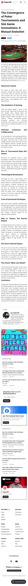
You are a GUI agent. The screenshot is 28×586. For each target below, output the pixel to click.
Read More (17, 324)
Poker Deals (18, 512)
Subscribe (6, 400)
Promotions (18, 515)
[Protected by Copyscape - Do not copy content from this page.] (14, 570)
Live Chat (3, 546)
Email (2, 544)
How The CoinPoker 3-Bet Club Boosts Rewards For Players (12, 363)
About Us (17, 541)
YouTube (17, 534)
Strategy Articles (5, 532)
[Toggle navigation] (25, 2)
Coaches (3, 527)
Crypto (3, 515)
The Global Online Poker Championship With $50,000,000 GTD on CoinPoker (13, 372)
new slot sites (21, 81)
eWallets (3, 520)
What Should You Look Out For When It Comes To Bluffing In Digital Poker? (13, 451)
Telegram (3, 541)
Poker (2, 512)
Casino (3, 517)
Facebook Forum (19, 532)
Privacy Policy (18, 546)
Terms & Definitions (6, 534)
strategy (3, 229)
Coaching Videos (5, 529)
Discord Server (19, 529)
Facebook (17, 527)
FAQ (16, 544)
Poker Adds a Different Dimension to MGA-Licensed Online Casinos (12, 469)
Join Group (6, 422)
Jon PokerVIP (3, 35)
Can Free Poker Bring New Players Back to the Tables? (14, 381)
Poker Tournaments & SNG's (7, 10)
